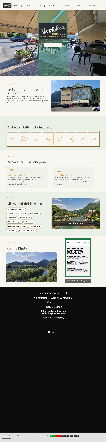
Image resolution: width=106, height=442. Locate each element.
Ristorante (51, 6)
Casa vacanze (92, 6)
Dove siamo (65, 6)
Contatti (78, 6)
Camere (27, 6)
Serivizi (39, 6)
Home (16, 6)
